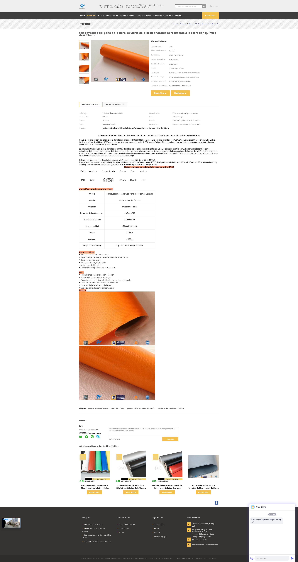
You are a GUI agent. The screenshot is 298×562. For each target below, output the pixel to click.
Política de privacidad (185, 558)
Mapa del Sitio (201, 558)
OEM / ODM (124, 528)
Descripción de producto (115, 104)
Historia (157, 528)
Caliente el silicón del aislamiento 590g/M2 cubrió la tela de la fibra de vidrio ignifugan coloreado (130, 488)
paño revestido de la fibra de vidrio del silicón (106, 409)
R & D (121, 532)
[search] (204, 6)
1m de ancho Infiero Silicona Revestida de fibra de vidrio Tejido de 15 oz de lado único (203, 488)
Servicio (157, 532)
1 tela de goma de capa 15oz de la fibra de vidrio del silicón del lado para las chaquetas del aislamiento (94, 488)
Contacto (170, 439)
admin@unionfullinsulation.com (199, 544)
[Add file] (252, 558)
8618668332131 (95, 433)
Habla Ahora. (210, 15)
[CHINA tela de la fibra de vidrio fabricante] (88, 6)
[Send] (292, 558)
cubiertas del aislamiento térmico (97, 541)
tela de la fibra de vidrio (93, 524)
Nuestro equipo (160, 536)
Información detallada (90, 104)
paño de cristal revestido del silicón (141, 409)
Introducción (159, 524)
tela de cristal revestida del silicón (171, 409)
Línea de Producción (127, 524)
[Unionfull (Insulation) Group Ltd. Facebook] (216, 503)
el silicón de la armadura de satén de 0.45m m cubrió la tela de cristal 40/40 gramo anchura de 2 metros (167, 488)
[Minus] (292, 507)
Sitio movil (212, 558)
